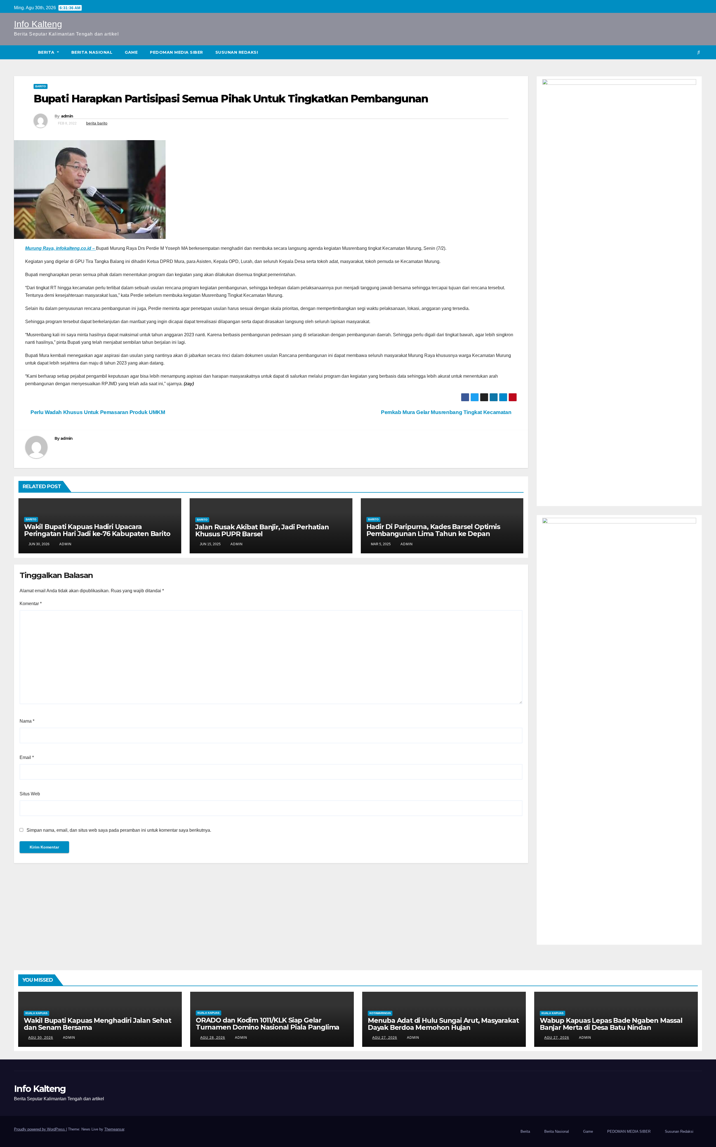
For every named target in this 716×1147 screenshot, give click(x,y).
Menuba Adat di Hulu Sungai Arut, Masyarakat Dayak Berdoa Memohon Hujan (443, 1023)
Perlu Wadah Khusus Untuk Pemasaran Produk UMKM (97, 412)
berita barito (96, 123)
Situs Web (30, 793)
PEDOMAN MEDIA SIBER (176, 52)
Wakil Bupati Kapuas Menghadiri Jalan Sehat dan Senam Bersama (97, 1023)
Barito (40, 86)
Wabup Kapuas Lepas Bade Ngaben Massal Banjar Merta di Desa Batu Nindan (611, 1023)
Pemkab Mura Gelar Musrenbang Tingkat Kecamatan (447, 412)
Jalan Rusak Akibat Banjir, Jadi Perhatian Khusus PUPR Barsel (262, 530)
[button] (699, 52)
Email (27, 757)
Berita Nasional (92, 52)
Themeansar (114, 1129)
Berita (47, 52)
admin (67, 116)
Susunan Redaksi (236, 52)
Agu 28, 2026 (212, 1038)
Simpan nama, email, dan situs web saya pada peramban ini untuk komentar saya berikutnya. (119, 830)
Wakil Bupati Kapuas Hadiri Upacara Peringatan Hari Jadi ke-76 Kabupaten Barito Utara (97, 534)
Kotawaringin (380, 1013)
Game (131, 52)
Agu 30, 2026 (40, 1038)
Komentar (31, 603)
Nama (27, 721)
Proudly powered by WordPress (40, 1129)
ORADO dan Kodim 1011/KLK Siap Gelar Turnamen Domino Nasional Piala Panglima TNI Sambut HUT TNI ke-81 (267, 1027)
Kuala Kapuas (36, 1013)
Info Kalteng (38, 24)
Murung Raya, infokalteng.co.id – (60, 248)
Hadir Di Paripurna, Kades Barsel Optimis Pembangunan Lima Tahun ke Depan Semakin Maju (433, 534)
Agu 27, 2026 (384, 1038)
